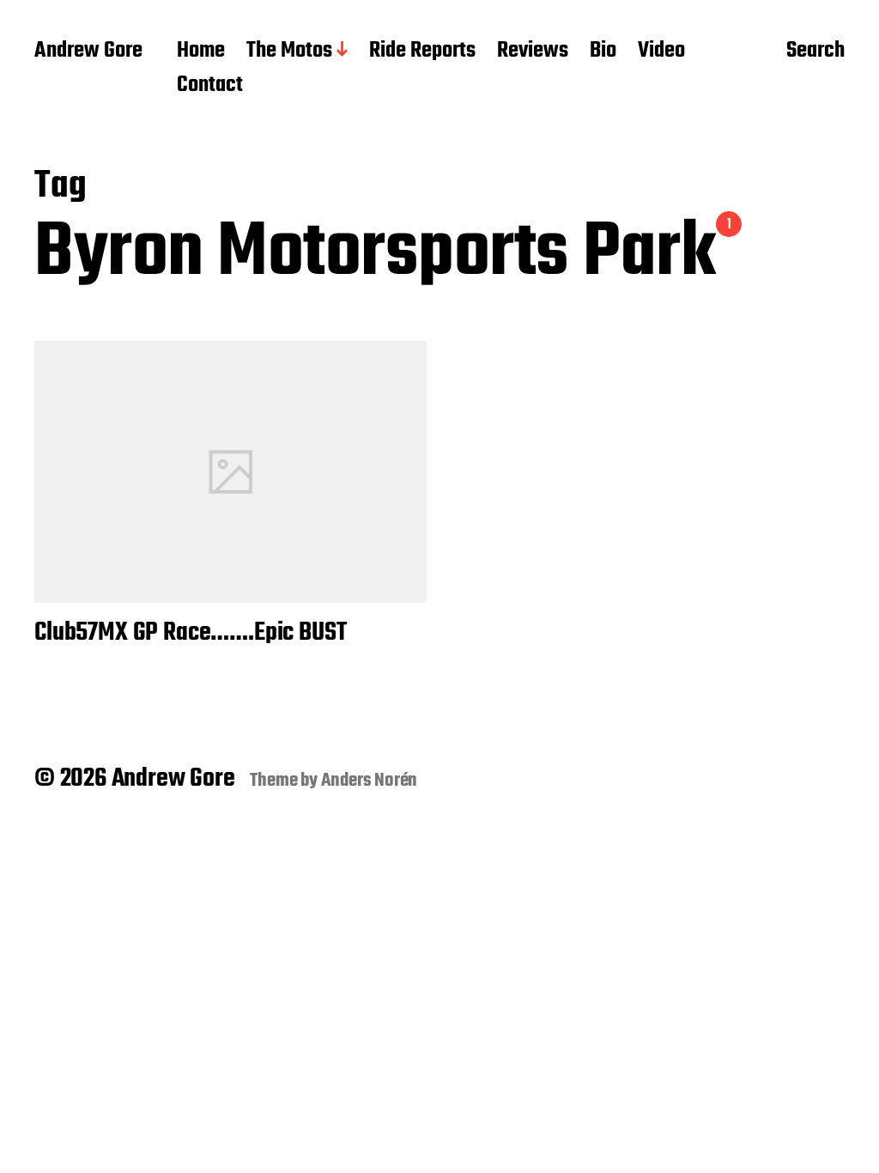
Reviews (532, 51)
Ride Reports (422, 51)
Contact (210, 86)
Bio (603, 51)
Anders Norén (369, 780)
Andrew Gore (88, 51)
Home (201, 51)
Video (661, 51)
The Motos (289, 51)
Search (815, 52)
